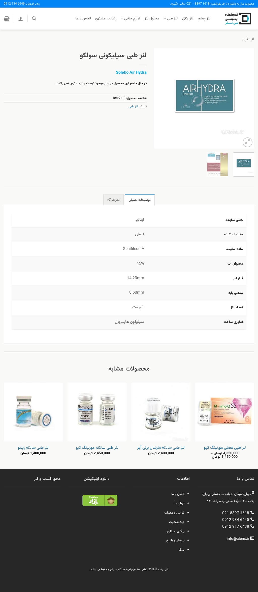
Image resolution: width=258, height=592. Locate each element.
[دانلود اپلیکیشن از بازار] (100, 504)
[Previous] (245, 98)
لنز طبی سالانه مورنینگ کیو (97, 448)
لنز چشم (204, 18)
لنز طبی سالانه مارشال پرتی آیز (161, 448)
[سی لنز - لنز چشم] (236, 18)
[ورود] (20, 18)
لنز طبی (172, 18)
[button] (34, 18)
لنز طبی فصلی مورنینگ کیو (225, 448)
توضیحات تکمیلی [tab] (140, 200)
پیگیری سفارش (175, 531)
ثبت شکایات (176, 522)
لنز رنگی (187, 18)
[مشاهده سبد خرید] (7, 18)
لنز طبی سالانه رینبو (33, 448)
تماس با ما (83, 18)
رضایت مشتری (105, 18)
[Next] (159, 98)
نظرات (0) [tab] (113, 200)
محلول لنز (152, 18)
